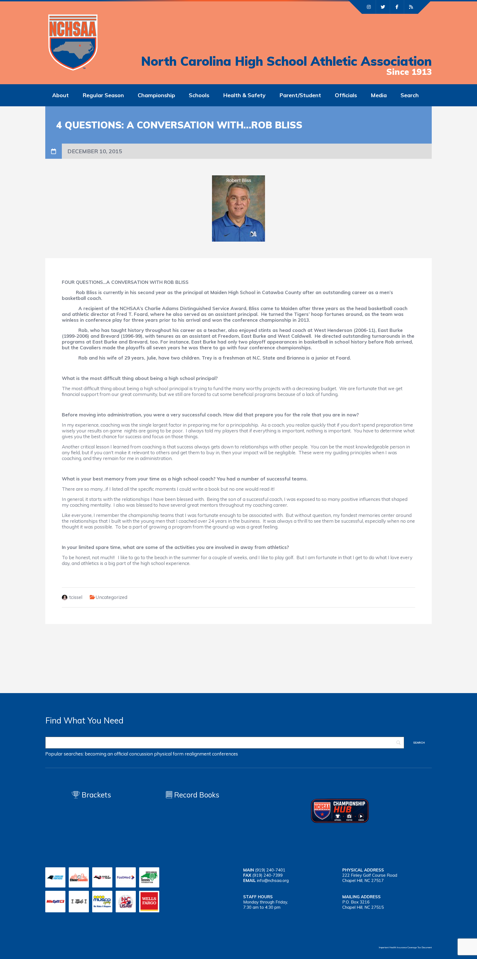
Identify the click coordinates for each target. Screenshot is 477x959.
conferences (225, 754)
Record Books (195, 794)
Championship (156, 95)
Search (410, 95)
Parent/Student (300, 95)
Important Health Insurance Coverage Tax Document (405, 947)
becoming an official (106, 754)
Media (379, 95)
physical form (169, 754)
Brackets (95, 794)
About (60, 95)
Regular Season (103, 95)
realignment (198, 754)
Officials (346, 95)
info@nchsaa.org (273, 880)
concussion (141, 754)
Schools (199, 95)
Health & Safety (244, 95)
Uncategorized (111, 597)
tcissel (75, 597)
